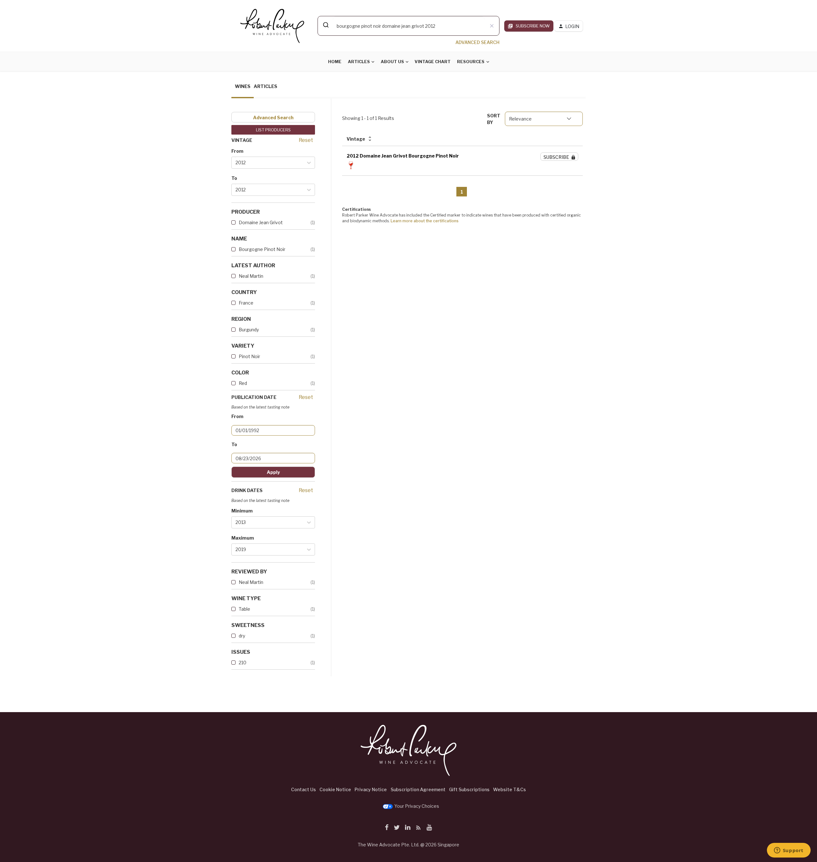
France (246, 303)
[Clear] (491, 26)
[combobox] (408, 26)
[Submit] (325, 25)
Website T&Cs (509, 789)
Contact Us (303, 789)
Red (243, 383)
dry (242, 635)
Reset (306, 140)
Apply (273, 472)
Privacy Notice (371, 789)
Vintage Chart (433, 61)
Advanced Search (273, 117)
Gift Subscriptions (469, 789)
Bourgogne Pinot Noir (262, 249)
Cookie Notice (335, 789)
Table (244, 609)
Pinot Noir (249, 356)
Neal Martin (251, 276)
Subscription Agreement (418, 789)
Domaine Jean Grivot (261, 222)
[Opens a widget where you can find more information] (789, 851)
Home (334, 61)
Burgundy (249, 329)
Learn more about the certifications (425, 220)
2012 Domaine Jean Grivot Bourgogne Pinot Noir (403, 155)
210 (242, 662)
